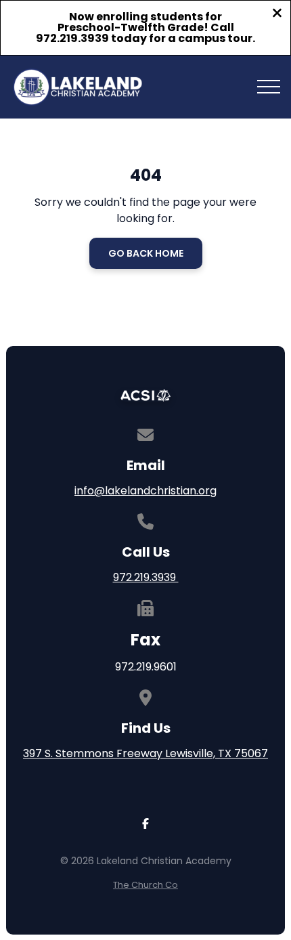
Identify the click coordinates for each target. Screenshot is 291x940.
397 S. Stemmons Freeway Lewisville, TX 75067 (145, 753)
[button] (268, 86)
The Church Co (145, 885)
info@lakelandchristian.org (145, 490)
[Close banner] (277, 14)
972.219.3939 (146, 577)
